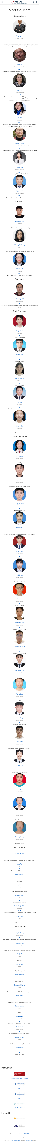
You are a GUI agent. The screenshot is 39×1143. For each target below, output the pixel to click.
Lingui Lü (19, 599)
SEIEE (19, 1088)
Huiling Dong (19, 378)
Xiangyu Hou (19, 670)
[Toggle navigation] (2, 2)
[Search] (33, 2)
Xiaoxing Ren (19, 895)
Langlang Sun (19, 943)
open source (29, 1140)
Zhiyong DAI (20, 299)
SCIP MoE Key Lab (19, 1108)
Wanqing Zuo (19, 622)
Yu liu (19, 813)
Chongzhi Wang (19, 245)
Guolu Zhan (19, 527)
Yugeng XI (19, 36)
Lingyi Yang (19, 885)
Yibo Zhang (19, 1047)
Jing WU (19, 118)
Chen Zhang (20, 853)
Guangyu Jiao (19, 1006)
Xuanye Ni (19, 1027)
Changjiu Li (19, 954)
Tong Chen (19, 331)
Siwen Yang (19, 1016)
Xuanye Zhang (19, 1037)
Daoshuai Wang (19, 985)
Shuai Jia (20, 916)
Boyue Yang (19, 480)
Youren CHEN (19, 143)
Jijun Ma (19, 402)
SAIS (19, 1098)
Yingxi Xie (19, 765)
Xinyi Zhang (19, 964)
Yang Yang (19, 718)
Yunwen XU (19, 167)
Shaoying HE (19, 221)
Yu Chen (19, 789)
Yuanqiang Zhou (19, 906)
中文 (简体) (26, 1133)
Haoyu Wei (19, 354)
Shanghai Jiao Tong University (19, 1078)
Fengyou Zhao (19, 503)
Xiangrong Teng (19, 646)
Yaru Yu (19, 864)
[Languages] (37, 2)
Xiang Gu (20, 426)
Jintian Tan (19, 551)
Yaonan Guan (19, 874)
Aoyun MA (19, 191)
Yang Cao (19, 694)
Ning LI (19, 90)
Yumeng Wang (19, 837)
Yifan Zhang (19, 741)
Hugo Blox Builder (15, 1140)
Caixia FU (19, 268)
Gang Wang (19, 995)
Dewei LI (19, 64)
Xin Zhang (19, 456)
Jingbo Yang (20, 933)
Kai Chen (20, 575)
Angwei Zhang (19, 974)
